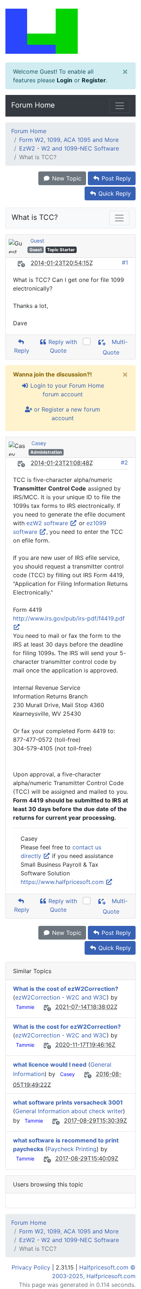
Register (94, 80)
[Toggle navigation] (120, 106)
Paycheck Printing (72, 1149)
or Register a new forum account (66, 414)
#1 (125, 262)
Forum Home (33, 105)
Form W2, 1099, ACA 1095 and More (69, 139)
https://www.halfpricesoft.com (63, 881)
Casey (38, 443)
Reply (20, 350)
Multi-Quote (115, 347)
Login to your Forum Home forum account (66, 390)
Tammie (25, 1007)
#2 (124, 462)
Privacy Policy (31, 1267)
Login (64, 80)
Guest (37, 241)
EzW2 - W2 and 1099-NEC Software (69, 148)
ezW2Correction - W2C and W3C (61, 997)
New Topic (65, 178)
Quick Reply (114, 193)
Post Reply (115, 178)
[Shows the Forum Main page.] (70, 31)
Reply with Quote (62, 346)
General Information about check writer (69, 1111)
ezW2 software (48, 523)
